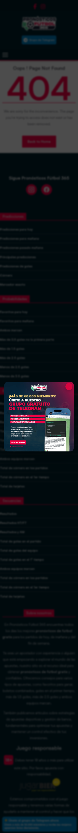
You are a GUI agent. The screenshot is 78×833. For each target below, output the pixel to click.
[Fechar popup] (68, 386)
